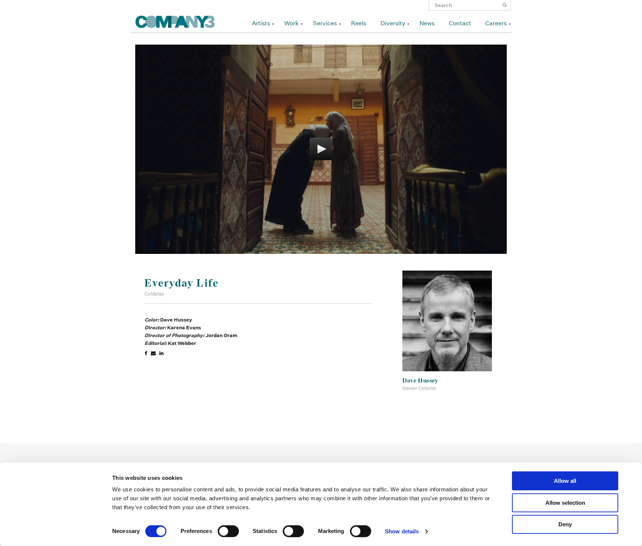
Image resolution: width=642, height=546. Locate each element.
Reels (358, 23)
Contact (460, 23)
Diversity (392, 23)
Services (325, 23)
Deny (565, 524)
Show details (402, 531)
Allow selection (565, 503)
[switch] (228, 531)
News (427, 23)
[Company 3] (175, 20)
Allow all (565, 481)
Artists (261, 23)
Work (291, 23)
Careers (496, 23)
